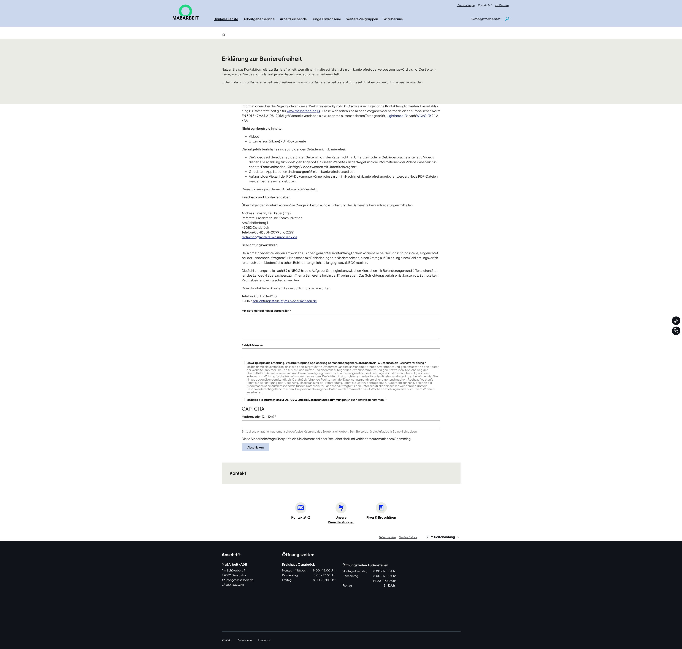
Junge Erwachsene (326, 19)
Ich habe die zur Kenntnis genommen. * (317, 400)
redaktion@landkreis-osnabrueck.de (269, 237)
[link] (185, 12)
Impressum (264, 640)
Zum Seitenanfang (441, 537)
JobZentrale (502, 5)
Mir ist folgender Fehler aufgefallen (265, 310)
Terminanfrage (466, 5)
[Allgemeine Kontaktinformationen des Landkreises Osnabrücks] (676, 320)
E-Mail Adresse (252, 345)
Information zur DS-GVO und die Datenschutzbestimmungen (305, 400)
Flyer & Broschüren (381, 517)
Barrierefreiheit (408, 537)
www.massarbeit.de (301, 111)
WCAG (421, 116)
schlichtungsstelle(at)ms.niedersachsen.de (285, 301)
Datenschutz (244, 640)
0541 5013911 (235, 585)
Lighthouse (395, 116)
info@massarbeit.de (239, 580)
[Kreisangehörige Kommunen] (676, 330)
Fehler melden (387, 537)
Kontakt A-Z (485, 5)
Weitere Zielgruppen (362, 19)
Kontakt (226, 640)
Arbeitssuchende (293, 19)
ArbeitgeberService (259, 19)
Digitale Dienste (226, 19)
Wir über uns (393, 19)
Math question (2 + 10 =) (258, 416)
